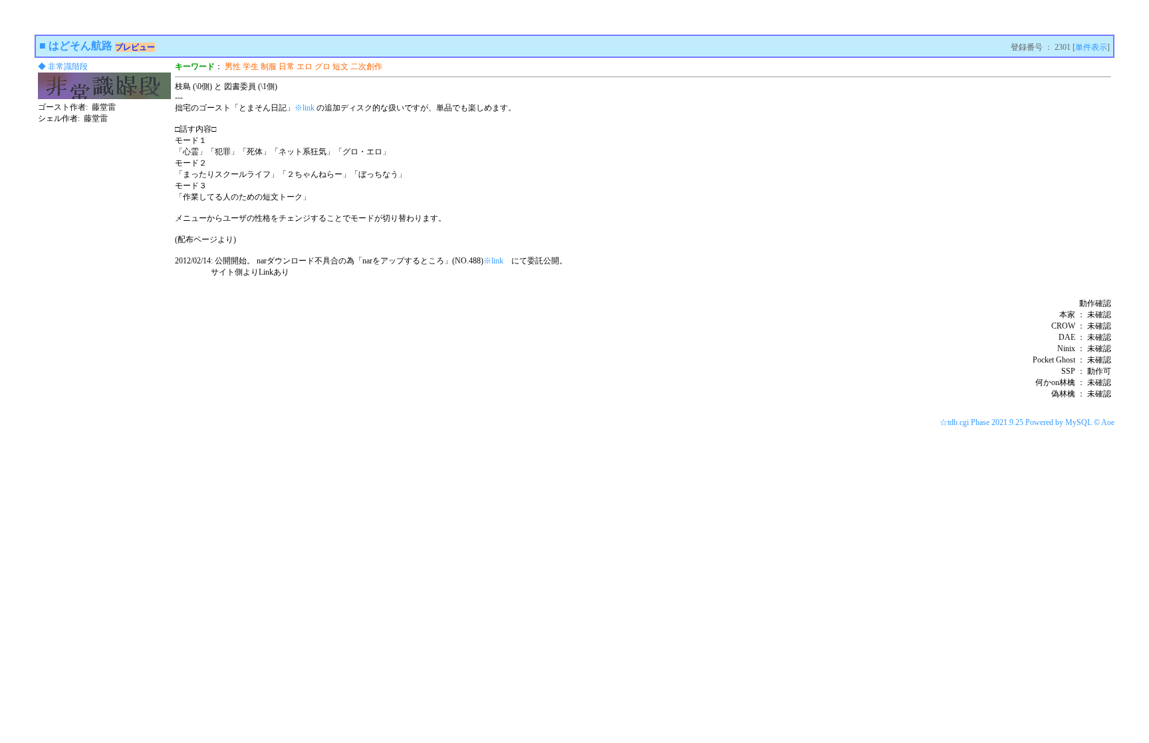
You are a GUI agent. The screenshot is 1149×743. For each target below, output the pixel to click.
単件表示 (1091, 47)
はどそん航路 (80, 45)
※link (305, 107)
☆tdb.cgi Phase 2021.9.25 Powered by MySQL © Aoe (1027, 422)
